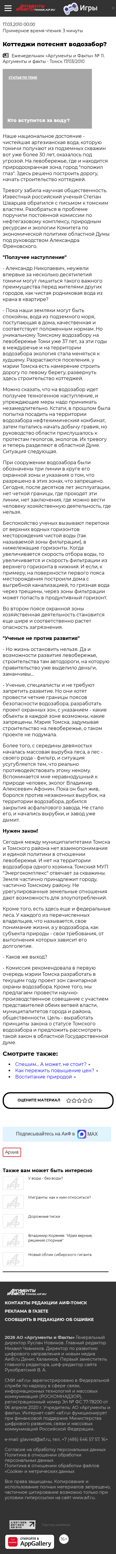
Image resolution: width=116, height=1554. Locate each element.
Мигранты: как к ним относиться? (59, 1197)
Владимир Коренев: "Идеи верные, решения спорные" (60, 1238)
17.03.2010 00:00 (19, 24)
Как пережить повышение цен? (54, 1070)
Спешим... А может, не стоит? (51, 1064)
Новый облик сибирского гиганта (60, 1254)
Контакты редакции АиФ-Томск (46, 1302)
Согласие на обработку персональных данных (55, 1449)
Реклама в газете (26, 1311)
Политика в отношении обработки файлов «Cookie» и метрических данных (52, 1468)
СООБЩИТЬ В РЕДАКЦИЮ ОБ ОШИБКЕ (49, 1319)
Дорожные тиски (44, 1216)
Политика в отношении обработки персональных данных (43, 1457)
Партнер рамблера (56, 1525)
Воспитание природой (43, 1077)
